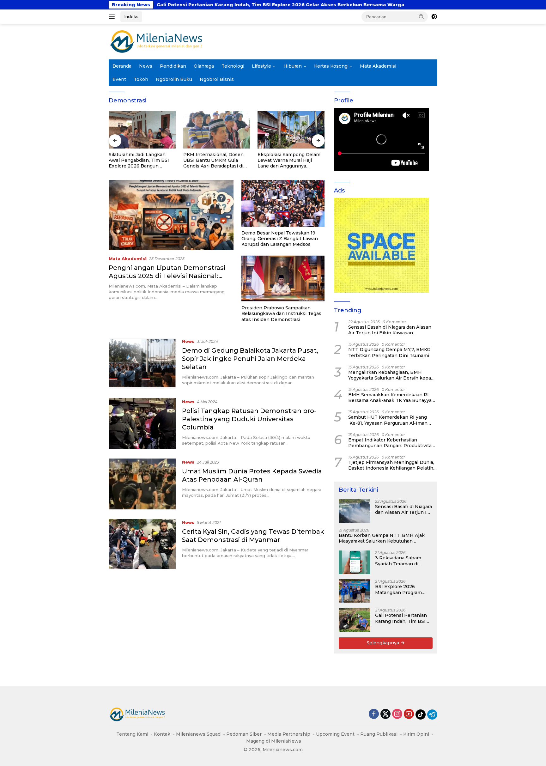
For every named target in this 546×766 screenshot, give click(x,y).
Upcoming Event (335, 734)
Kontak (162, 734)
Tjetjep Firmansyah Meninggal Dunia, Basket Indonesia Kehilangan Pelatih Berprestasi (391, 465)
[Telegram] (432, 714)
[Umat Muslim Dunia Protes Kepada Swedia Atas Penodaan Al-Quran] (142, 484)
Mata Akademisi (378, 66)
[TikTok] (421, 714)
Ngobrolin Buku (174, 79)
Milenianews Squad (198, 734)
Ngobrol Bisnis (217, 79)
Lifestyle (261, 66)
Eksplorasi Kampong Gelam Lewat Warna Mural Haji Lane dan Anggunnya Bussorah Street (289, 160)
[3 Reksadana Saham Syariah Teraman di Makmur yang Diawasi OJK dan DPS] (354, 562)
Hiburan (292, 66)
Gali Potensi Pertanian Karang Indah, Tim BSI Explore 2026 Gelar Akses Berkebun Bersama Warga (193, 5)
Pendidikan (173, 66)
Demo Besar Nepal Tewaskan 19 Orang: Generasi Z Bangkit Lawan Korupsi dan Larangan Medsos (279, 238)
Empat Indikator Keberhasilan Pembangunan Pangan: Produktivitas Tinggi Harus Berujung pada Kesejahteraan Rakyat (391, 442)
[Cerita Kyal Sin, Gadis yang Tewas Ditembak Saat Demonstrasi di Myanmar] (142, 544)
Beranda (121, 66)
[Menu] (113, 16)
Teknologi (232, 66)
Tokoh (141, 79)
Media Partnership (288, 734)
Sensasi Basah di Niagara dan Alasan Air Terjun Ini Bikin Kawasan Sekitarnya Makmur (389, 330)
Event (119, 79)
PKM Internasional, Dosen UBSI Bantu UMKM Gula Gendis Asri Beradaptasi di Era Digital (213, 160)
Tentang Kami (132, 734)
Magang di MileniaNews (273, 741)
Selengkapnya (383, 643)
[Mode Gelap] (434, 16)
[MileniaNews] (156, 41)
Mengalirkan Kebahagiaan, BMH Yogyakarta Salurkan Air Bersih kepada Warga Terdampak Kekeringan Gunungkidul (392, 375)
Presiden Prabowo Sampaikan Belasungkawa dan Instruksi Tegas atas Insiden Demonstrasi (281, 313)
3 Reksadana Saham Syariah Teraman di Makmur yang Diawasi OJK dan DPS (400, 560)
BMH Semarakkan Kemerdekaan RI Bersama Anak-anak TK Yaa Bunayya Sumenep (390, 397)
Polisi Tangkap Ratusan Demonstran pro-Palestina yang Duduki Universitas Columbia (249, 419)
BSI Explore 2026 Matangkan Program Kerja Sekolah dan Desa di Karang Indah (402, 589)
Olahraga (204, 66)
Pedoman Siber (244, 734)
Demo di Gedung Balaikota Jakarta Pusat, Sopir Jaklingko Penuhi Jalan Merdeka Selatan (250, 359)
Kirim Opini (416, 734)
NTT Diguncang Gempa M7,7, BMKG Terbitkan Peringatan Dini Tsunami (389, 352)
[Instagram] (397, 714)
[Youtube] (409, 714)
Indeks (131, 16)
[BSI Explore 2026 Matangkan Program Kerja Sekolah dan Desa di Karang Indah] (354, 591)
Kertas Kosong (331, 66)
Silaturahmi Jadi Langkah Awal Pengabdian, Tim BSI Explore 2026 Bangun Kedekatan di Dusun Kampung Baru (139, 160)
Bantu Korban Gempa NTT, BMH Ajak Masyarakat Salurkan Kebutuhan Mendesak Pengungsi (382, 538)
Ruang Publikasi (378, 734)
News (145, 66)
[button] (421, 16)
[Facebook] (374, 714)
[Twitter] (385, 714)
